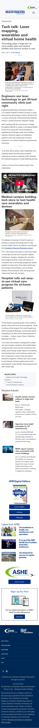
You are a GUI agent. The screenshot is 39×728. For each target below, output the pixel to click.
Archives (19, 512)
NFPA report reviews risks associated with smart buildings (24, 451)
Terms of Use (8, 689)
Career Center (19, 582)
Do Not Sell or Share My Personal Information (18, 686)
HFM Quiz (19, 518)
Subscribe (19, 617)
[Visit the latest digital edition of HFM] (19, 494)
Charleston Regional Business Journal (18, 248)
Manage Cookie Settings (24, 689)
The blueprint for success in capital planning (26, 555)
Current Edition (19, 507)
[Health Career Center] (19, 572)
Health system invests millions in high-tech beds (25, 399)
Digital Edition (19, 481)
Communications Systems (15, 385)
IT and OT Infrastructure (14, 382)
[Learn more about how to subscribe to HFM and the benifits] (19, 601)
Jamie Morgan (15, 52)
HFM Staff (29, 432)
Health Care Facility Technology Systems (16, 378)
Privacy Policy (18, 684)
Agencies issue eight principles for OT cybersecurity (24, 426)
